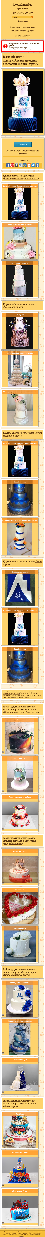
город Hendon (22, 8)
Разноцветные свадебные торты (21, 178)
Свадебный (19, 890)
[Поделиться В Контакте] (37, 165)
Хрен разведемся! (20, 851)
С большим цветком (20, 263)
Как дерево (19, 315)
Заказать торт (23, 21)
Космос (20, 720)
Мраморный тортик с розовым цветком (19, 392)
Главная (18, 36)
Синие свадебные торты (16, 975)
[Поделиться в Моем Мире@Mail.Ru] (25, 165)
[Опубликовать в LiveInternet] (16, 165)
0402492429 (15, 695)
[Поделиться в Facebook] (8, 165)
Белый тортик (20, 928)
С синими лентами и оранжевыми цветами (19, 520)
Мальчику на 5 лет (19, 1191)
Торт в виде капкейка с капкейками (20, 353)
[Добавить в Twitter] (33, 165)
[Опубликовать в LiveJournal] (21, 165)
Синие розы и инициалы (19, 983)
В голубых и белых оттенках (20, 1021)
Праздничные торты (18, 31)
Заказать (23, 144)
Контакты (26, 36)
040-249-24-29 (22, 13)
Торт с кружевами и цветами (20, 225)
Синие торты (10, 1106)
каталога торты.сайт (11, 694)
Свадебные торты (28, 27)
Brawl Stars (20, 1114)
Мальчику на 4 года (19, 1152)
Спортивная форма (20, 572)
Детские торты (14, 27)
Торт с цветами (20, 758)
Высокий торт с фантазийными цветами (20, 186)
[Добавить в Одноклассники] (29, 165)
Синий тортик (20, 482)
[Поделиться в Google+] (12, 165)
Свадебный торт (20, 1060)
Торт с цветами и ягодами (20, 797)
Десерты (30, 31)
